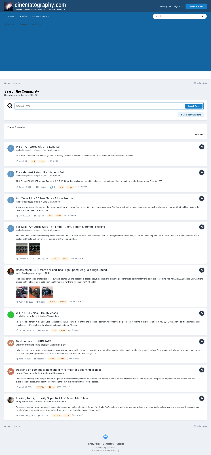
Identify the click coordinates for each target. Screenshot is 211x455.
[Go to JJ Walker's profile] (10, 314)
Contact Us (108, 444)
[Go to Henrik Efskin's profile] (10, 371)
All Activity (9, 24)
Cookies (120, 444)
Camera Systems (40, 16)
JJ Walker (20, 316)
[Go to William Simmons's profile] (10, 343)
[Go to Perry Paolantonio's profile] (10, 400)
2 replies (40, 216)
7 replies (40, 359)
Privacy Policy (93, 444)
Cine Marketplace (51, 150)
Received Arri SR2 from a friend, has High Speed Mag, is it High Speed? (62, 270)
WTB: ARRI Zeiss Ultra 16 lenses (37, 313)
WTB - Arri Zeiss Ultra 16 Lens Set (38, 146)
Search (23, 24)
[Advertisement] (105, 49)
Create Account (196, 6)
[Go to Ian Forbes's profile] (10, 148)
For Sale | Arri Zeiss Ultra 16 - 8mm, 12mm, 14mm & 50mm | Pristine (60, 227)
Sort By (198, 135)
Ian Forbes (21, 150)
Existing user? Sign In (170, 6)
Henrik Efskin (22, 373)
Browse (10, 16)
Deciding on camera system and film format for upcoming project (58, 370)
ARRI (47, 273)
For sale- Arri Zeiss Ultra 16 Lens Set (40, 172)
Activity (23, 16)
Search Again (194, 106)
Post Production (58, 401)
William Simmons (24, 345)
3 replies (44, 259)
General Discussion (54, 373)
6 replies (44, 330)
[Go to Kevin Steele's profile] (10, 271)
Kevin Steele (22, 273)
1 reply (41, 302)
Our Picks (36, 24)
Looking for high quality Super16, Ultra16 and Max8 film (52, 398)
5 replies (42, 187)
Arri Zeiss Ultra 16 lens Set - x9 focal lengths (45, 198)
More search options (191, 115)
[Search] (203, 16)
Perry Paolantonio (24, 401)
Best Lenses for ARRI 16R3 (33, 341)
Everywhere (191, 16)
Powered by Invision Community (105, 450)
